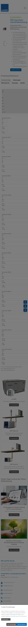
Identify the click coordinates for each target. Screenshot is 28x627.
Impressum (24, 616)
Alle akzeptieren (22, 624)
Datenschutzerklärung (11, 616)
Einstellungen (5, 619)
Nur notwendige (11, 624)
